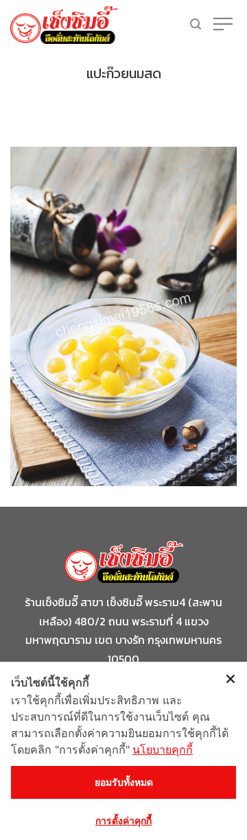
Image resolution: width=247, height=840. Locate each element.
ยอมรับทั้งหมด (124, 782)
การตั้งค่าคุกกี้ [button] (123, 820)
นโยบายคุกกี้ (162, 749)
